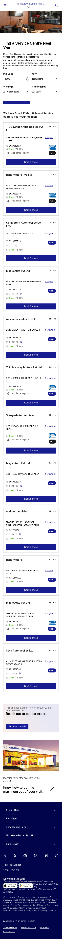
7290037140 (15, 669)
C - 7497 (13, 534)
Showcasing (39, 86)
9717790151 (15, 530)
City (34, 74)
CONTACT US (9, 931)
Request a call (17, 726)
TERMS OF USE (10, 927)
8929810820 (15, 146)
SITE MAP (44, 927)
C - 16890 (13, 342)
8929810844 (15, 386)
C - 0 (11, 245)
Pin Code (8, 74)
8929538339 (15, 194)
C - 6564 (13, 673)
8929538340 (15, 578)
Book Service (31, 162)
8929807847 (15, 622)
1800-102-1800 (11, 870)
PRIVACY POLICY (28, 927)
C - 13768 (13, 294)
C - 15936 (13, 486)
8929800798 (15, 241)
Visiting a (8, 86)
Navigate (49, 137)
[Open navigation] (5, 5)
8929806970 (15, 338)
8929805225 (15, 289)
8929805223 (15, 482)
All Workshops (11, 91)
